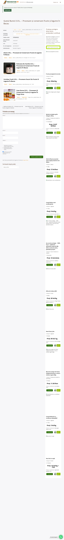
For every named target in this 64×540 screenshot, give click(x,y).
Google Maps (25, 160)
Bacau (20, 29)
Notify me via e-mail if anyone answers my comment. (7, 152)
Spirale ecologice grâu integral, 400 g (52, 115)
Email (4, 135)
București (49, 255)
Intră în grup (7, 10)
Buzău (48, 336)
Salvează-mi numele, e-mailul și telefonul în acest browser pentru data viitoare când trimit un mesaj (8, 147)
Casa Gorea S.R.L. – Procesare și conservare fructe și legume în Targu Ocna (27, 92)
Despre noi (55, 2)
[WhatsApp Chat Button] (61, 537)
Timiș (48, 208)
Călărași (49, 78)
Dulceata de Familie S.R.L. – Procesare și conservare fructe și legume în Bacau (27, 66)
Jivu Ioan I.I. (57, 214)
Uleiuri (52, 164)
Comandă (49, 88)
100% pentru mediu (29, 2)
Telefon (4, 140)
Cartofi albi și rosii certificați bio (51, 203)
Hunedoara (49, 121)
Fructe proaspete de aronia (53, 74)
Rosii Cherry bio (50, 331)
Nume (4, 130)
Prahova (49, 463)
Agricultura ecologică (50, 36)
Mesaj (4, 115)
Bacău (15, 29)
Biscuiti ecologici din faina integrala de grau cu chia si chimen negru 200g (53, 373)
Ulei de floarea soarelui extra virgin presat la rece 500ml (53, 160)
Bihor (48, 295)
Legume (52, 206)
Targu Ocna (24, 97)
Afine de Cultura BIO (51, 291)
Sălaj (48, 166)
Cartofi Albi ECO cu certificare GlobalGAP (51, 417)
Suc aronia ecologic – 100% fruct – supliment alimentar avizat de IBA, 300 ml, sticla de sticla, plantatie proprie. (53, 246)
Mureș (48, 380)
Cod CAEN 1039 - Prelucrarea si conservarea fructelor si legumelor (27, 34)
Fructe (52, 76)
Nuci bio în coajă (50, 458)
